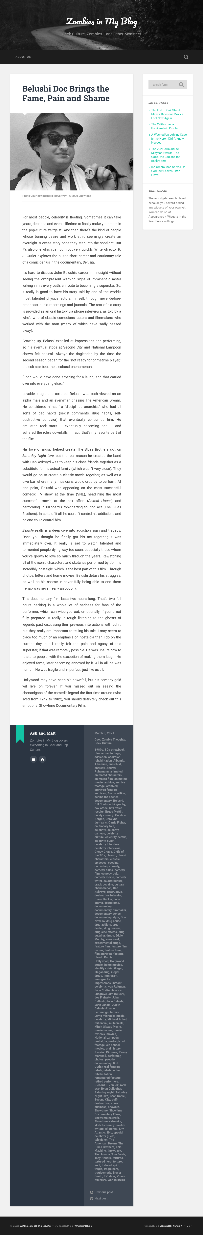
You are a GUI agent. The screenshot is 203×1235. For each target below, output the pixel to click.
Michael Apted (116, 1019)
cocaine (113, 862)
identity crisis (104, 968)
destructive (114, 892)
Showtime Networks (108, 1121)
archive (109, 782)
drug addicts (103, 924)
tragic (98, 1169)
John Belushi (115, 1001)
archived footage (106, 790)
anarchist (115, 764)
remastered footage (108, 1078)
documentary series (108, 913)
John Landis (102, 1005)
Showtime (101, 1110)
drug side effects (106, 932)
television (101, 1139)
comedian (101, 866)
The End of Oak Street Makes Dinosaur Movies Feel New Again (167, 114)
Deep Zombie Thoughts (110, 739)
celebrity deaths (115, 837)
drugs (110, 935)
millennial (101, 1023)
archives (100, 793)
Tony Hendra (103, 1158)
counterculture (113, 881)
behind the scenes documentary (107, 798)
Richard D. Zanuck (107, 1085)
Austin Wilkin (116, 793)
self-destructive (106, 1101)
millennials (116, 1023)
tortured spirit (111, 1165)
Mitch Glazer (103, 1026)
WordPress (83, 1225)
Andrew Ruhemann (105, 769)
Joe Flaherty (103, 997)
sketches (111, 1129)
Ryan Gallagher (111, 1088)
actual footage (110, 753)
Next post (101, 1198)
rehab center (111, 1070)
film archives (103, 954)
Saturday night (104, 1092)
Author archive (33, 759)
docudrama (111, 903)
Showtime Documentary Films (108, 1112)
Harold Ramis (104, 957)
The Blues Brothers (109, 1145)
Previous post (104, 1192)
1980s (99, 749)
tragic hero (111, 1169)
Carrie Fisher (116, 822)
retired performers (106, 1081)
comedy (114, 866)
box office (101, 808)
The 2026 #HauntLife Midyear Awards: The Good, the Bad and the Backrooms (165, 155)
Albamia (118, 760)
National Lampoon (107, 1037)
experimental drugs (107, 943)
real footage (112, 1067)
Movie (117, 1026)
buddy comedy (104, 815)
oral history (113, 1048)
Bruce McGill (113, 811)
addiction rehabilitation (107, 758)
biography (118, 804)
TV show (109, 1176)
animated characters (108, 775)
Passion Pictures (106, 1052)
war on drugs (116, 1180)
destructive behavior (108, 895)
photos (99, 1059)
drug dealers (112, 928)
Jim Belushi (116, 994)
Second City (102, 1099)
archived (112, 786)
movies (111, 1034)
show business (106, 1105)
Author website (42, 759)
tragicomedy (103, 1172)
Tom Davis (118, 1154)
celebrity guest (104, 841)
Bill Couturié (103, 804)
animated (116, 771)
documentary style (107, 917)
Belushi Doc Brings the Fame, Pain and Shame (66, 93)
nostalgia (101, 1041)
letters (114, 1012)
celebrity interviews (108, 848)
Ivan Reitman (116, 986)
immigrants (102, 979)
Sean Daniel (117, 1096)
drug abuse (113, 921)
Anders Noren (171, 1225)
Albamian (101, 764)
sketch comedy (105, 1125)
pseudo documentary (105, 1061)
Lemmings (102, 1012)
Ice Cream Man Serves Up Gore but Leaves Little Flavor (168, 171)
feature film (102, 946)
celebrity (100, 830)
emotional (112, 939)
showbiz (113, 1107)
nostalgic (114, 1041)
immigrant (110, 975)
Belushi (118, 800)
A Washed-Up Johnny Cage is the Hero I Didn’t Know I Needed (169, 138)
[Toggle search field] (186, 57)
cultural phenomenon (109, 886)
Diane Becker (103, 899)
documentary (103, 906)
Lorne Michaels (105, 1016)
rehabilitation (103, 1074)
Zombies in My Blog (101, 21)
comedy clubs (104, 870)
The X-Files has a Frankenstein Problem (165, 126)
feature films (113, 950)
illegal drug (102, 972)
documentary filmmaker (110, 910)
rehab (98, 1070)
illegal (118, 968)
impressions (103, 983)
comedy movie (104, 877)
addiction (101, 757)
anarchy (100, 768)
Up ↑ (190, 1225)
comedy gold (109, 873)
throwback (114, 1150)
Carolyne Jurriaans (106, 820)
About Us (23, 57)
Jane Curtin (102, 990)
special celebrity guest (109, 1134)
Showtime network (107, 1118)
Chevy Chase (103, 852)
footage (118, 954)
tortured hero (103, 1161)
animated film (104, 779)
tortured (118, 1158)
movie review (103, 1030)
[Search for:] (167, 84)
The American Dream (106, 1141)
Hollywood (101, 961)
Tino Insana (102, 1154)
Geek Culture (103, 743)
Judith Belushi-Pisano (107, 1006)
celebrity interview (107, 844)
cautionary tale (104, 826)
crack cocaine (104, 884)
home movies (113, 965)
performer (114, 1056)
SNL (109, 1132)
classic (111, 855)
